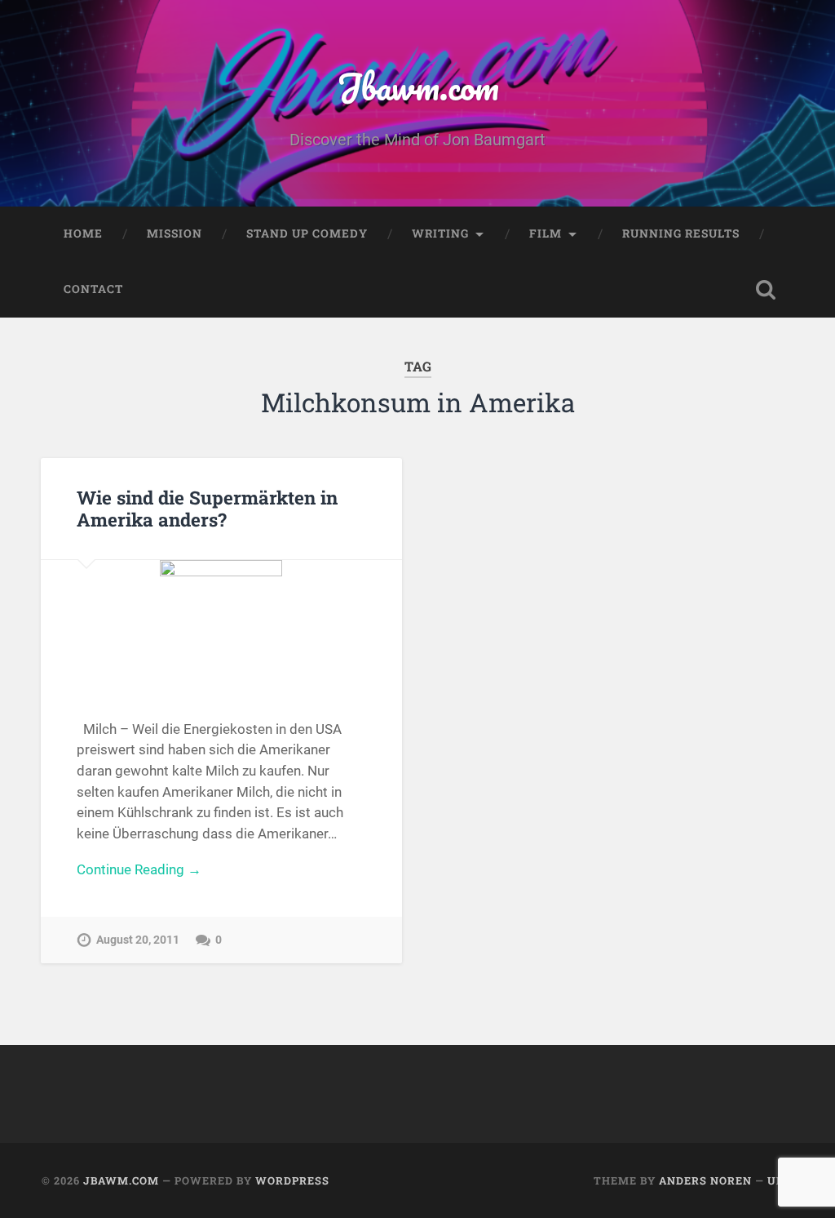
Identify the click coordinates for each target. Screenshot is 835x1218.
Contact (93, 289)
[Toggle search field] (765, 290)
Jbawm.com (418, 86)
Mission (174, 233)
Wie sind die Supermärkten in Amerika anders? (207, 508)
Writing (440, 233)
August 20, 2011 (137, 940)
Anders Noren (705, 1180)
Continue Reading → (139, 869)
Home (83, 233)
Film (545, 233)
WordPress (292, 1180)
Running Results (681, 233)
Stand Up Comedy (307, 233)
